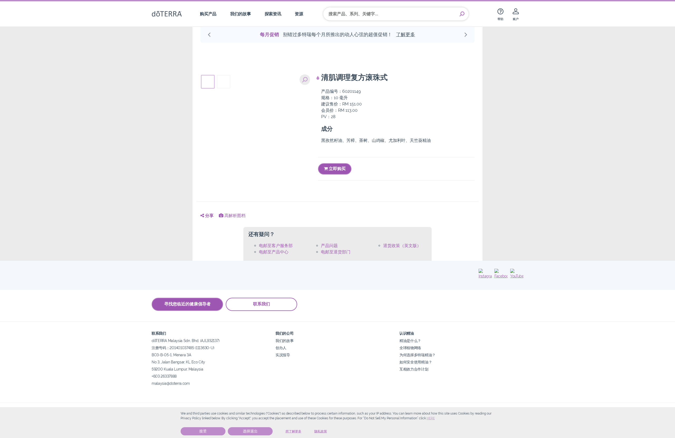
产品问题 (329, 245)
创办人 (281, 347)
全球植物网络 (410, 347)
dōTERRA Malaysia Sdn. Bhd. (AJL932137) (185, 340)
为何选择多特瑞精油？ (417, 355)
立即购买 (337, 168)
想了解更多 (293, 431)
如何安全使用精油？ (415, 362)
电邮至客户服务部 (276, 245)
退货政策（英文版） (402, 245)
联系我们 (261, 303)
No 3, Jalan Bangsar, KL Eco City (178, 362)
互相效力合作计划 (413, 369)
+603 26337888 (164, 376)
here (431, 418)
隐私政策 (320, 431)
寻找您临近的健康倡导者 (187, 303)
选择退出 (250, 431)
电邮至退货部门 (335, 251)
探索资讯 (273, 13)
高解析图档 (234, 215)
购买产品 (208, 13)
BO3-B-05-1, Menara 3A (171, 355)
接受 (203, 431)
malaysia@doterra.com (171, 383)
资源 (299, 13)
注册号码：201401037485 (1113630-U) (183, 347)
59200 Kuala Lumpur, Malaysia (177, 369)
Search (462, 14)
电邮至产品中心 (273, 251)
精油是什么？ (410, 340)
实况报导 (283, 355)
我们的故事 (240, 13)
